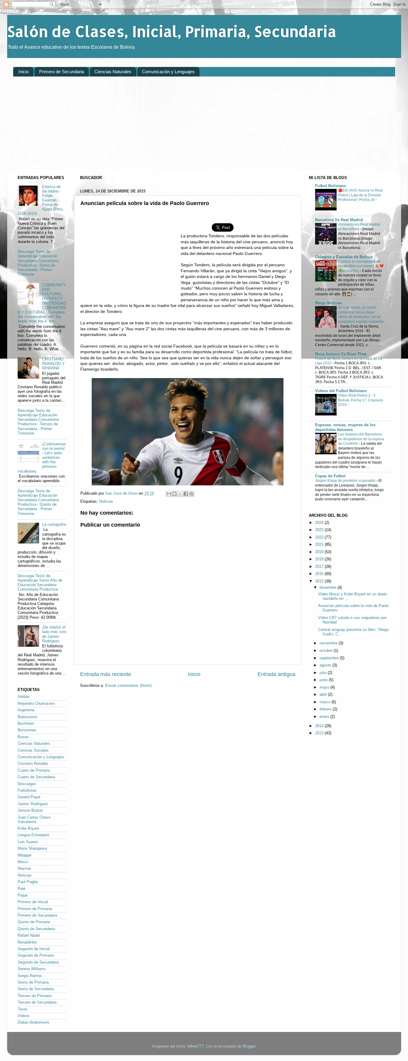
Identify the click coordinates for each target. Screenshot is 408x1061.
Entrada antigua (276, 674)
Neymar (24, 868)
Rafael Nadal (29, 935)
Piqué (22, 895)
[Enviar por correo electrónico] (169, 494)
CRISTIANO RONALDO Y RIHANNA (53, 363)
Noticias (106, 501)
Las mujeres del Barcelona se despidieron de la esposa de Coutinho (361, 439)
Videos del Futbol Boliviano (341, 391)
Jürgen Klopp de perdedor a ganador (345, 480)
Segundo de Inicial (34, 949)
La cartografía (54, 524)
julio (324, 673)
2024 (320, 523)
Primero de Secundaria (61, 71)
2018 (320, 559)
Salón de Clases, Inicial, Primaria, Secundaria (171, 31)
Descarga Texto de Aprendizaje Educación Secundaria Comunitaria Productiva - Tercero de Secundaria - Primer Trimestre (38, 422)
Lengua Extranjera (33, 835)
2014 (320, 726)
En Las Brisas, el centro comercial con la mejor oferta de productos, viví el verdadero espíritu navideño (361, 314)
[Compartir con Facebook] (186, 494)
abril (324, 694)
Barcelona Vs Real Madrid (339, 220)
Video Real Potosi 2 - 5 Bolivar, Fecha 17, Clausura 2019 (360, 400)
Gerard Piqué (29, 797)
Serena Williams (32, 969)
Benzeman (27, 730)
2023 (320, 530)
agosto (326, 665)
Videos (24, 1016)
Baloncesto (27, 717)
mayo (325, 687)
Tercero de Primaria (34, 996)
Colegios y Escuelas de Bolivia (343, 257)
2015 (320, 581)
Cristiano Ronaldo (33, 764)
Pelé (21, 889)
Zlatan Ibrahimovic (34, 1022)
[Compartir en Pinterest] (191, 494)
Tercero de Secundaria (37, 1002)
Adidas (24, 697)
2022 (320, 537)
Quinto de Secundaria (36, 929)
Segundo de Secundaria (38, 962)
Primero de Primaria (35, 909)
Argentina (26, 710)
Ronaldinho (27, 942)
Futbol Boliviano (330, 186)
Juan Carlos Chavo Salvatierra (34, 819)
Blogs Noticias (328, 303)
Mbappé (24, 855)
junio (324, 680)
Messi (23, 862)
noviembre (329, 643)
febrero (326, 709)
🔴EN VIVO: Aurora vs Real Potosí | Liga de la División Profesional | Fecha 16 (360, 195)
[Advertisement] (192, 127)
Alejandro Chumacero (36, 703)
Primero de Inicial (33, 902)
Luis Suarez (28, 842)
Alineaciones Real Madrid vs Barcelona (359, 226)
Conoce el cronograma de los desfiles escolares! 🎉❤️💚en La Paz (361, 266)
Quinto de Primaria (34, 922)
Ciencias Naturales (112, 71)
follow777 (195, 1046)
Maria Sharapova (32, 848)
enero (325, 717)
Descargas (27, 784)
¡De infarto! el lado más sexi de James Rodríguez (54, 634)
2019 (320, 552)
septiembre (330, 658)
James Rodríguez (33, 804)
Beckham (26, 723)
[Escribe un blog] (174, 494)
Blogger (249, 1046)
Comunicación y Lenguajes (168, 71)
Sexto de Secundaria (36, 989)
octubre (327, 651)
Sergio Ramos (30, 976)
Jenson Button (30, 810)
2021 (320, 544)
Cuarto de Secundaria (36, 777)
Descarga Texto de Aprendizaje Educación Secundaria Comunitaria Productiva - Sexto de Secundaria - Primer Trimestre (38, 263)
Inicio (24, 71)
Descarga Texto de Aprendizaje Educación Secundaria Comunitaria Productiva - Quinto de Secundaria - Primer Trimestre (38, 502)
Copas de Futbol (330, 476)
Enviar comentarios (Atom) (128, 686)
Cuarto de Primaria (34, 770)
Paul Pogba (28, 882)
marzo (326, 702)
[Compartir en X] (180, 494)
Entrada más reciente (105, 674)
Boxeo (23, 737)
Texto (22, 1009)
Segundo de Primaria (36, 955)
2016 (320, 574)
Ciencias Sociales (33, 750)
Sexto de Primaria (33, 982)
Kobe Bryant (28, 828)
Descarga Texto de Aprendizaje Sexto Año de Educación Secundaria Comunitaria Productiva (40, 582)
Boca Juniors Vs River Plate (341, 354)
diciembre (329, 587)
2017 (320, 567)
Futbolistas (27, 790)
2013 (320, 733)
